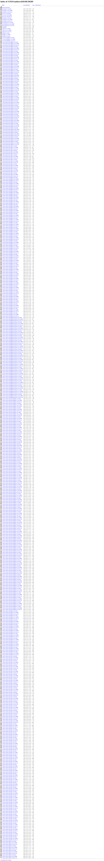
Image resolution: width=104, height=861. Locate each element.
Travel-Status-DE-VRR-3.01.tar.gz (10, 753)
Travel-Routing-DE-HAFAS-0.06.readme (10, 120)
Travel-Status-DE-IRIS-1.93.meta (9, 669)
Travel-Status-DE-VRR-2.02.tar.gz (10, 744)
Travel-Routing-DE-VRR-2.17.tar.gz (10, 148)
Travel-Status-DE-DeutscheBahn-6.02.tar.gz (12, 550)
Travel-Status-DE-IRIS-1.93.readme (10, 671)
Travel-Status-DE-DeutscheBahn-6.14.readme (12, 603)
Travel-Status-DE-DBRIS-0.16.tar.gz (10, 243)
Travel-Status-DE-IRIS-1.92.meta (9, 665)
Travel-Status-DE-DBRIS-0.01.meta (10, 177)
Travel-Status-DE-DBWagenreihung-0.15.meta (12, 380)
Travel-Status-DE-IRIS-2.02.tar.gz (10, 708)
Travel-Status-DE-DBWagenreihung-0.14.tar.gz (12, 379)
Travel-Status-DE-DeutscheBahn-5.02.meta (11, 516)
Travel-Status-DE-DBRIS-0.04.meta (10, 186)
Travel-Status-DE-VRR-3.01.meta (9, 750)
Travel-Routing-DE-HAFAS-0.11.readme (10, 142)
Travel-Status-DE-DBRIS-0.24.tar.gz (10, 279)
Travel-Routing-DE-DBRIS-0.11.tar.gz (10, 90)
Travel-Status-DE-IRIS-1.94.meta (9, 674)
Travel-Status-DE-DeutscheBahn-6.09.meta (11, 579)
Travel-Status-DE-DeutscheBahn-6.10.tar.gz (12, 586)
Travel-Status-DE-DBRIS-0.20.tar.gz (10, 261)
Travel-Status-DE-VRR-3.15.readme (10, 815)
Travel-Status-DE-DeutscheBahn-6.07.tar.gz (12, 573)
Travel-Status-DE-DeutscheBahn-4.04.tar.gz (12, 437)
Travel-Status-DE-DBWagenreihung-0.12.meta (12, 367)
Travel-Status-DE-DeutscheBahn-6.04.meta (11, 556)
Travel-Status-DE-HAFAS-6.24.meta (10, 647)
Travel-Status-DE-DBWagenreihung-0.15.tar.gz (12, 383)
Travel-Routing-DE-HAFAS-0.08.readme (10, 129)
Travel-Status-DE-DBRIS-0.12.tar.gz (10, 225)
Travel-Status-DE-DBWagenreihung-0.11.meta (12, 362)
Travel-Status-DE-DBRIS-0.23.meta (10, 272)
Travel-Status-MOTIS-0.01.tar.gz (9, 844)
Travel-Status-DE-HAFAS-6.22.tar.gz (10, 641)
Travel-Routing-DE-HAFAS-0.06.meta (10, 118)
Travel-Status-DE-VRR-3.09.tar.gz (10, 790)
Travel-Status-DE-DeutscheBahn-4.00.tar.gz (12, 419)
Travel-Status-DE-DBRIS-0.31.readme (10, 309)
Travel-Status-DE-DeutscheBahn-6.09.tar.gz (12, 582)
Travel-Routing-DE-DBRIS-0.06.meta (10, 64)
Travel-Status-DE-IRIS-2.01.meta (9, 701)
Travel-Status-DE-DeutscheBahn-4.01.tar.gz (12, 424)
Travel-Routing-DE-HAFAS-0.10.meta (10, 136)
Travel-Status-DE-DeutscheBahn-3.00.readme (12, 409)
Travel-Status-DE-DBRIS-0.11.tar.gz (10, 221)
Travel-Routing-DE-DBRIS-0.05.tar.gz (10, 63)
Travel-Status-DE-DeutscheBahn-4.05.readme (12, 440)
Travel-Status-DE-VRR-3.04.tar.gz (10, 767)
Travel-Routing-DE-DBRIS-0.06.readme (10, 66)
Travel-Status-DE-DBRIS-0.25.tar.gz (10, 284)
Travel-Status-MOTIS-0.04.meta (9, 854)
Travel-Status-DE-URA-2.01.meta (9, 723)
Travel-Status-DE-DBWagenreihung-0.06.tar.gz (12, 343)
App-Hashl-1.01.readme (7, 10)
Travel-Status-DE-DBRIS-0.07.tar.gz (10, 203)
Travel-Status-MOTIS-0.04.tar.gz (9, 857)
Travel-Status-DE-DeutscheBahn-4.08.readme (12, 454)
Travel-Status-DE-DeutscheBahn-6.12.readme (12, 594)
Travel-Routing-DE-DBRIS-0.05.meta (10, 60)
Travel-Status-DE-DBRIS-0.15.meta (10, 236)
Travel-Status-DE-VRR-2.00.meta (9, 732)
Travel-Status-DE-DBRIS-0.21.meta (10, 263)
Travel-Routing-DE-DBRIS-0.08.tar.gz (10, 76)
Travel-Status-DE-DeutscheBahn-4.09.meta (11, 457)
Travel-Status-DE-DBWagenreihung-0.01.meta (12, 317)
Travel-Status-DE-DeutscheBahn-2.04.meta (11, 398)
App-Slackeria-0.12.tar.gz (8, 25)
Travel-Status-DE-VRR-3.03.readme (10, 761)
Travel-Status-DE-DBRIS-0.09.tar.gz (10, 212)
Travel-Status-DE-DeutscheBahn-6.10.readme (12, 585)
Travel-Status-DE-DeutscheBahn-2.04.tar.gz (12, 401)
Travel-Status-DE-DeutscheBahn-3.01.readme (12, 413)
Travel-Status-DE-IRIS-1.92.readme (10, 666)
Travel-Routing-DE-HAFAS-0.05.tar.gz (10, 117)
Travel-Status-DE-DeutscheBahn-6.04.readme (12, 558)
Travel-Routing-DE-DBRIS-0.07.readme (10, 70)
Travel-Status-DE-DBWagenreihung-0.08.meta (12, 349)
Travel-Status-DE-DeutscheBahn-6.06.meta (11, 565)
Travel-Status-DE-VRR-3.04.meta (9, 764)
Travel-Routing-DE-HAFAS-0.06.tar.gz (10, 121)
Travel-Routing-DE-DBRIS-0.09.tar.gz (10, 81)
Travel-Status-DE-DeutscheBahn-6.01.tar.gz (12, 546)
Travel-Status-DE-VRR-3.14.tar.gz (10, 812)
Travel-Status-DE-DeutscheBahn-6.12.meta (11, 592)
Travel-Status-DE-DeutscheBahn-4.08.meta (11, 452)
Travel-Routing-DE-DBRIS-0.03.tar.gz (10, 54)
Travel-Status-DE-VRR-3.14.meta (9, 809)
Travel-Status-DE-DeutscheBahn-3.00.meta (11, 407)
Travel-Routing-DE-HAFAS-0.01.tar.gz (10, 103)
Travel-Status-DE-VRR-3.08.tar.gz (10, 785)
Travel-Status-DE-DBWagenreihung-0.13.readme (12, 373)
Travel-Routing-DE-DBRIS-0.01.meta (10, 42)
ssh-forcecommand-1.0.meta (8, 37)
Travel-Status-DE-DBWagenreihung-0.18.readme (12, 395)
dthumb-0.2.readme (6, 34)
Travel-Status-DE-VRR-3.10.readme (10, 793)
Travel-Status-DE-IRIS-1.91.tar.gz (10, 663)
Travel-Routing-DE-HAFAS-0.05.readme (10, 115)
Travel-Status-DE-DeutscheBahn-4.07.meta (11, 448)
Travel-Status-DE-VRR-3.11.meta (9, 796)
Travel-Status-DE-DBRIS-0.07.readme (10, 201)
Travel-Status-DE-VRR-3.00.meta (9, 746)
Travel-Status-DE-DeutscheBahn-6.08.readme (12, 576)
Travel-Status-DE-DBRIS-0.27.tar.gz (10, 293)
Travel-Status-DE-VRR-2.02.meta (9, 741)
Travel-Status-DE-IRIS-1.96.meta (9, 683)
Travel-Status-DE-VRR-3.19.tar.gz (10, 835)
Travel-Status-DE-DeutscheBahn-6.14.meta (11, 601)
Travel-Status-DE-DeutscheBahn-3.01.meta (11, 412)
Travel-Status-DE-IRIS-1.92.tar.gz (10, 668)
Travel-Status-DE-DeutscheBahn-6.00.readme (12, 540)
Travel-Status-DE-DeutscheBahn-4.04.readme (12, 436)
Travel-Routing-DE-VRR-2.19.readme (10, 156)
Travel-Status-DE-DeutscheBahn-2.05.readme (12, 404)
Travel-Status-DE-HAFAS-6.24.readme (10, 648)
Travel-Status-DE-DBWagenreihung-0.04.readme (12, 332)
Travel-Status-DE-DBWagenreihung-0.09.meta (12, 353)
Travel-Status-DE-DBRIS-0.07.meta (10, 200)
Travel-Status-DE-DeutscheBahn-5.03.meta (11, 520)
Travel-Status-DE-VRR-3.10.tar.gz (10, 794)
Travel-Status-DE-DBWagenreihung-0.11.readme (12, 364)
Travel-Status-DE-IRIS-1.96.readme (10, 684)
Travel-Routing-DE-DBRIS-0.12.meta (10, 91)
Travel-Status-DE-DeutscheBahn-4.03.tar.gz (12, 433)
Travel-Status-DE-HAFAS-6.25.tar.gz (10, 654)
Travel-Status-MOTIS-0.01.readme (9, 842)
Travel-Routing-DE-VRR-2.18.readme (10, 151)
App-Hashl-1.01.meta (6, 8)
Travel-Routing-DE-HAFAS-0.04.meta (10, 109)
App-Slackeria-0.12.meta (7, 22)
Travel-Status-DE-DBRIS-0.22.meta (10, 267)
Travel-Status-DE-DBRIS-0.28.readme (10, 296)
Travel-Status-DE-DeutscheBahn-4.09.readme (12, 458)
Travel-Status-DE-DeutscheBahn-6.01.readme (12, 544)
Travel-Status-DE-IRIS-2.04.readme (10, 716)
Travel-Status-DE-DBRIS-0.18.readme (10, 251)
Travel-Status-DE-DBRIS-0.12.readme (10, 224)
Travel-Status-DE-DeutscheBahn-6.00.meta (11, 538)
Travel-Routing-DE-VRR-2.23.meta (9, 168)
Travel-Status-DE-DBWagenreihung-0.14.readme (12, 377)
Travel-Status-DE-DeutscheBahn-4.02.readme (12, 427)
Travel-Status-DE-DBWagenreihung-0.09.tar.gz (12, 356)
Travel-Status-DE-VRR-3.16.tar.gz (10, 821)
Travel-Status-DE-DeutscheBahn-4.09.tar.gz (12, 460)
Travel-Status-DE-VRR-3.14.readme (10, 811)
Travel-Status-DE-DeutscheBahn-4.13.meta (11, 475)
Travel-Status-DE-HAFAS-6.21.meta (10, 633)
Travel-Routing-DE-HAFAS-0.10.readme (10, 138)
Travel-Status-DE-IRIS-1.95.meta (9, 678)
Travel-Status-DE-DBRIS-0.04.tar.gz (10, 189)
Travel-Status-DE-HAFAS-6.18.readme (10, 621)
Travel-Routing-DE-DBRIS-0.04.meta (10, 55)
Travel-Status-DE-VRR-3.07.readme (10, 779)
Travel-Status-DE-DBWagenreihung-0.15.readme (12, 382)
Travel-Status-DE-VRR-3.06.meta (9, 773)
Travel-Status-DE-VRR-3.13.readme (10, 806)
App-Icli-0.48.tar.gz (7, 16)
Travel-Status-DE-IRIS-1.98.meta (9, 692)
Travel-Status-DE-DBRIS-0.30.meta (10, 303)
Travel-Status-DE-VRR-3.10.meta (9, 791)
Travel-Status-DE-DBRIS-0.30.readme (10, 305)
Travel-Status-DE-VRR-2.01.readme (10, 738)
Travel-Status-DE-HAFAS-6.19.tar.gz (10, 627)
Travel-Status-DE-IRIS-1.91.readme (10, 662)
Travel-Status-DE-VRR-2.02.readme (10, 743)
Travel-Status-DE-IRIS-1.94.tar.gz (10, 677)
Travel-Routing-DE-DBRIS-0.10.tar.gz (10, 85)
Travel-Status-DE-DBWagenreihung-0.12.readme (12, 368)
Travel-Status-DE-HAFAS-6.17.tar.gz (10, 618)
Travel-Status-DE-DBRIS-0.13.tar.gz (10, 230)
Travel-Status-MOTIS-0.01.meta (9, 841)
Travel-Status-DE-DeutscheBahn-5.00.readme (12, 508)
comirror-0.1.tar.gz (6, 31)
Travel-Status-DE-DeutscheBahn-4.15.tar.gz (12, 487)
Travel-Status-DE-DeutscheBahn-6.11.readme (12, 589)
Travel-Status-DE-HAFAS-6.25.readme (10, 653)
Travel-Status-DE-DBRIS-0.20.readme (10, 260)
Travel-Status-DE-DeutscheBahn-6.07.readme (12, 571)
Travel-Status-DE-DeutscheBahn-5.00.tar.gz (12, 510)
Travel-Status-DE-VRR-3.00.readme (10, 747)
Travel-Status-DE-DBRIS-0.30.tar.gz (10, 306)
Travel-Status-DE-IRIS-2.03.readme (10, 711)
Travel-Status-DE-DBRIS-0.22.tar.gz (10, 270)
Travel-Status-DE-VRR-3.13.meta (9, 805)
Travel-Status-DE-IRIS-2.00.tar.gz (10, 699)
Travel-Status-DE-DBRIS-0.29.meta (10, 299)
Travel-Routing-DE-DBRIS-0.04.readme (10, 57)
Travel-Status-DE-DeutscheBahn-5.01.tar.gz (12, 514)
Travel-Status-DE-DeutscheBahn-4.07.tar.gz (12, 451)
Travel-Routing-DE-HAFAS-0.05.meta (10, 114)
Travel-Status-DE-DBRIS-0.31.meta (10, 308)
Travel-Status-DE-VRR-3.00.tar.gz (10, 749)
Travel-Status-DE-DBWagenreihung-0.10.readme (12, 359)
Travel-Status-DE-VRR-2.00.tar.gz (10, 735)
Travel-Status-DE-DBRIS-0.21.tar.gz (10, 266)
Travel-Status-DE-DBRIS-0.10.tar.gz (10, 216)
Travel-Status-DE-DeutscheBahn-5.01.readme (12, 513)
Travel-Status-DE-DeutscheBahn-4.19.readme (12, 504)
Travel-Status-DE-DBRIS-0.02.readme (10, 183)
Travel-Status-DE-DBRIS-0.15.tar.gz (10, 239)
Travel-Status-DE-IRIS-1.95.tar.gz (10, 681)
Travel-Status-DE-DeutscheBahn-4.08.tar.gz (12, 455)
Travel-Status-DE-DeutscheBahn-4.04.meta (11, 434)
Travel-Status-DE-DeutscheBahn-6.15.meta (11, 606)
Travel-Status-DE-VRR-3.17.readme (10, 824)
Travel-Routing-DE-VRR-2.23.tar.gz (10, 171)
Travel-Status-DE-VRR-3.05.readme (10, 770)
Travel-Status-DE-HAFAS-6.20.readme (10, 630)
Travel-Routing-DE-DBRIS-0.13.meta (10, 96)
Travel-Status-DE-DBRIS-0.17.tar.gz (10, 248)
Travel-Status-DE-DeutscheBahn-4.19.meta (11, 502)
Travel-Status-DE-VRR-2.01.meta (9, 737)
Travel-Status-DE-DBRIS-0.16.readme (10, 242)
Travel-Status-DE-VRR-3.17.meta (9, 823)
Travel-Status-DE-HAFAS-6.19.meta (10, 624)
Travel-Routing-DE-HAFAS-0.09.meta (10, 132)
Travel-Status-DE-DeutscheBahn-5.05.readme (12, 531)
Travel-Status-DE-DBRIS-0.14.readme (10, 233)
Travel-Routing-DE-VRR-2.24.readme (10, 174)
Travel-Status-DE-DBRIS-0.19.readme (10, 255)
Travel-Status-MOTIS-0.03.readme (9, 851)
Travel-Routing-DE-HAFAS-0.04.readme (10, 111)
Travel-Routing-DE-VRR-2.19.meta (9, 154)
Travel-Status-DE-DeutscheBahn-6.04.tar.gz (12, 559)
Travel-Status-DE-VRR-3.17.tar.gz (10, 826)
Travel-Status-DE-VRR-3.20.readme (10, 838)
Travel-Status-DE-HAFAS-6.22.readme (10, 639)
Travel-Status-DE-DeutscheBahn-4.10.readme (12, 463)
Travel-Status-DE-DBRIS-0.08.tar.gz (10, 207)
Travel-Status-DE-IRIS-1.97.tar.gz (10, 690)
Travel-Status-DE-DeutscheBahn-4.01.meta (11, 421)
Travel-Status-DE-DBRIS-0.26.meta (10, 285)
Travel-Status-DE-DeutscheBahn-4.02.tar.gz (12, 428)
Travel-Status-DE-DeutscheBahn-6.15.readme (12, 607)
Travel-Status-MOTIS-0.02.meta (9, 845)
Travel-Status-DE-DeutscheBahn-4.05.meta (11, 439)
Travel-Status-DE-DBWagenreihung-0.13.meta (12, 371)
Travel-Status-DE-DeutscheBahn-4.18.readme (12, 499)
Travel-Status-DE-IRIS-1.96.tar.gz (10, 686)
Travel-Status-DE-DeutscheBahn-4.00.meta (11, 416)
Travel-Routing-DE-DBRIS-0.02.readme (10, 48)
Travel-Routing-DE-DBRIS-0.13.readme (10, 97)
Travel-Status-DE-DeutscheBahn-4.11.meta (11, 466)
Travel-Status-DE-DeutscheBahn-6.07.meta (11, 570)
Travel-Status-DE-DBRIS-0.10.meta (10, 213)
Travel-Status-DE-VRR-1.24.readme (10, 729)
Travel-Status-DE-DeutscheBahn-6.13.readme (12, 598)
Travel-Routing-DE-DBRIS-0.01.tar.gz (10, 45)
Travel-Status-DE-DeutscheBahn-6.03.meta (11, 552)
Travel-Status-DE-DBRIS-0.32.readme (10, 314)
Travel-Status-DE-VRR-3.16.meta (9, 818)
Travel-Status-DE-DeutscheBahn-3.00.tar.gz (12, 410)
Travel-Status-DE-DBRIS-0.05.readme (10, 192)
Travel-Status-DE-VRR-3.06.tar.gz (10, 776)
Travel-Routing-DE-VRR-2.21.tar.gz (10, 162)
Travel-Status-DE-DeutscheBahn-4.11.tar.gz (12, 469)
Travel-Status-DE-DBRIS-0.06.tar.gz (10, 198)
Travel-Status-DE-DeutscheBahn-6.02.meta (11, 547)
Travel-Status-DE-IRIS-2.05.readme (10, 720)
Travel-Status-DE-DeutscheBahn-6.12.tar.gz (12, 595)
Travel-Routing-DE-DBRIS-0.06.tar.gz (10, 67)
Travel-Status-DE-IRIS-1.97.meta (9, 687)
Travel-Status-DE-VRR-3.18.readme (10, 829)
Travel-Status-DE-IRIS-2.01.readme (10, 702)
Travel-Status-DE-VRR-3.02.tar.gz (10, 758)
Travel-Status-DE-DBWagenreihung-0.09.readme (12, 355)
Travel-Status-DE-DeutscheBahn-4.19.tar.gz (12, 505)
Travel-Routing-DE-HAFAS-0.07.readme (10, 124)
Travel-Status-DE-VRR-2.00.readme (10, 734)
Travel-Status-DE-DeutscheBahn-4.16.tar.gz (12, 492)
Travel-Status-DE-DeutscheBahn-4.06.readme (12, 445)
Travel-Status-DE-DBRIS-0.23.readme (10, 273)
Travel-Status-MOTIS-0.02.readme (9, 847)
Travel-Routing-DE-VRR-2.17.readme (10, 147)
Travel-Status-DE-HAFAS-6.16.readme (10, 612)
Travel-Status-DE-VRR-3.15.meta (9, 814)
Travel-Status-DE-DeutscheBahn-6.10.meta (11, 583)
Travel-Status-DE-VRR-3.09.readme (10, 788)
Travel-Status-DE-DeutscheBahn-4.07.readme (12, 449)
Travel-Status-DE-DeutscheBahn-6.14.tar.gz (12, 604)
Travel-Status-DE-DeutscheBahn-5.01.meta (11, 511)
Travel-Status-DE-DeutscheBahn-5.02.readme (12, 517)
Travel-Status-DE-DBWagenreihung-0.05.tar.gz (12, 338)
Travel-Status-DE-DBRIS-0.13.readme (10, 228)
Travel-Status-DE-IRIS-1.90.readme (10, 657)
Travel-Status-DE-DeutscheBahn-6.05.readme (12, 562)
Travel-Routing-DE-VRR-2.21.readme (10, 160)
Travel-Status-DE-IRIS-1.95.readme (10, 680)
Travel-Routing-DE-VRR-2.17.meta (9, 145)
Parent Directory (6, 7)
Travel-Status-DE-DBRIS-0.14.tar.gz (10, 234)
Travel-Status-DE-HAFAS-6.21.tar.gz (10, 636)
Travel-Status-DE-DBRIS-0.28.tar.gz (10, 297)
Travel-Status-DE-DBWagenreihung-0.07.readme (12, 346)
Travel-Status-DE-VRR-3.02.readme (10, 756)
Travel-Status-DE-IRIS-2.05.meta (9, 719)
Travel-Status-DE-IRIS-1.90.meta (9, 656)
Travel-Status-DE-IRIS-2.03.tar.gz (10, 713)
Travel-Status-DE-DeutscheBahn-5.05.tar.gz (12, 532)
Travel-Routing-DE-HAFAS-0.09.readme (10, 133)
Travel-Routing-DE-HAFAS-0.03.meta (10, 105)
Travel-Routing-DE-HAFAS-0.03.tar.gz (10, 108)
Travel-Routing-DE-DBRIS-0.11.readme (10, 88)
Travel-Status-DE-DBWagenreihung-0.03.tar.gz (12, 329)
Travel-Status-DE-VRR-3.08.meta (9, 782)
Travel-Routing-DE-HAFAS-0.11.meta (10, 141)
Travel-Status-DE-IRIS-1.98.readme (10, 693)
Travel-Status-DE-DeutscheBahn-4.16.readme (12, 490)
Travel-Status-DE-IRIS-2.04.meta (9, 714)
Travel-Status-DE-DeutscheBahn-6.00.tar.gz (12, 541)
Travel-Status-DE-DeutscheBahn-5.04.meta (11, 525)
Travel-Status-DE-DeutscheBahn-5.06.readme (12, 535)
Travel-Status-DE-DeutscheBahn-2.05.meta (11, 403)
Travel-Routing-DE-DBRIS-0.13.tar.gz (10, 99)
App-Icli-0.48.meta (6, 13)
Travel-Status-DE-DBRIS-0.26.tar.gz (10, 288)
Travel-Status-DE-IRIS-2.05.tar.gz (10, 722)
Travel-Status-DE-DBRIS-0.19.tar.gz (10, 257)
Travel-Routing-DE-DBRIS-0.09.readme (10, 79)
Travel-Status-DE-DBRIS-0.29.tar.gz (10, 302)
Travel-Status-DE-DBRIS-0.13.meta (10, 227)
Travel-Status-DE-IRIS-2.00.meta (9, 696)
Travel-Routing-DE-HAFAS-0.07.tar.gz (10, 126)
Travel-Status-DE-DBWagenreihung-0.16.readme (12, 386)
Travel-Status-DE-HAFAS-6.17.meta (10, 615)
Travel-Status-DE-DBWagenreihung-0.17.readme (12, 391)
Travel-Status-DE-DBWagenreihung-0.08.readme (12, 350)
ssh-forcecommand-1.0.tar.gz (8, 40)
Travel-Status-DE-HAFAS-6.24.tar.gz (10, 650)
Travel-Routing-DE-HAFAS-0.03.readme (10, 106)
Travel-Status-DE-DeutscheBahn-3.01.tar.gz (12, 415)
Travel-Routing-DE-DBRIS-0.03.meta (10, 51)
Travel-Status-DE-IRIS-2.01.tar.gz (10, 704)
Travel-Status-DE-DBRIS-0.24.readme (10, 278)
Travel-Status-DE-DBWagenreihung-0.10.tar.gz (12, 361)
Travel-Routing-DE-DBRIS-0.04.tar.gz (10, 58)
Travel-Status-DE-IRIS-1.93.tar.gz (10, 672)
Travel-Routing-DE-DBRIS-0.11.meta (10, 87)
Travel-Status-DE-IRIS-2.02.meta (9, 705)
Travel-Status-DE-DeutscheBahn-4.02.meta (11, 425)
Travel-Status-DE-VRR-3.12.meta (9, 800)
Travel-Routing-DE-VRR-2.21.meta (9, 159)
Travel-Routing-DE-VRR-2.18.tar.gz (10, 153)
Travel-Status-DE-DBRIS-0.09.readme (10, 210)
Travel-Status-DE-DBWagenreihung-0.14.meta (12, 376)
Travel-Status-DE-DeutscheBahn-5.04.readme (12, 526)
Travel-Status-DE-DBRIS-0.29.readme (10, 300)
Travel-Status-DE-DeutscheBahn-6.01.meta (11, 543)
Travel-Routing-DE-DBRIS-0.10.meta (10, 82)
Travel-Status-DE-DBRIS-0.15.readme (10, 237)
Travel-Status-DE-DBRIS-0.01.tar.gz (10, 180)
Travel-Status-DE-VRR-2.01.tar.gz (10, 740)
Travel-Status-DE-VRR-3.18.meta (9, 827)
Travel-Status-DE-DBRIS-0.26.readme (10, 287)
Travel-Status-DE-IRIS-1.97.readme (10, 689)
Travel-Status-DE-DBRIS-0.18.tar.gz (10, 252)
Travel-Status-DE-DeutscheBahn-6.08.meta (11, 574)
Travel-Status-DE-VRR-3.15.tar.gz (10, 817)
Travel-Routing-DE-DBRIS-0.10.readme (10, 84)
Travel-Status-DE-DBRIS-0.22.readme (10, 269)
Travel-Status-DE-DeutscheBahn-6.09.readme (12, 580)
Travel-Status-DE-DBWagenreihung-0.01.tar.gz (12, 320)
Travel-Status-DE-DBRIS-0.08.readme (10, 206)
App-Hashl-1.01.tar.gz (7, 11)
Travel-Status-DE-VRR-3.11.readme (10, 797)
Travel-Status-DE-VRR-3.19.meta (9, 832)
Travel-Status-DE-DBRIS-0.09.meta (10, 209)
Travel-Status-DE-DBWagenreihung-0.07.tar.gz (12, 347)
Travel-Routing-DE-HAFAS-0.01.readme (10, 102)
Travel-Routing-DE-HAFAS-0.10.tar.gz (10, 139)
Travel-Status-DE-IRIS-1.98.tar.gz (10, 695)
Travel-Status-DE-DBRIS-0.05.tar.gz (10, 194)
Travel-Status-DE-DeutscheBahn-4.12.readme (12, 472)
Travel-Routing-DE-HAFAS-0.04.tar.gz (10, 112)
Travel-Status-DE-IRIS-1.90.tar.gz (10, 659)
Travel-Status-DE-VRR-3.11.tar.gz (10, 799)
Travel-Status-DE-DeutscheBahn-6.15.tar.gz (12, 609)
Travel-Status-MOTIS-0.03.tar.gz (9, 853)
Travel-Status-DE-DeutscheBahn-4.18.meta (11, 498)
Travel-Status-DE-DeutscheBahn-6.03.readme (12, 553)
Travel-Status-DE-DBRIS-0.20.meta (10, 258)
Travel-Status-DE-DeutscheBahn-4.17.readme (12, 495)
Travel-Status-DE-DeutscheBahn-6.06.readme (12, 567)
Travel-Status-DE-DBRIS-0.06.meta (10, 195)
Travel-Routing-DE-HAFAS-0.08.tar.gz (10, 130)
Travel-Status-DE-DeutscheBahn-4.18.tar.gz (12, 501)
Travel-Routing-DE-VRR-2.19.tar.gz (10, 157)
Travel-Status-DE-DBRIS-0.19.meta (10, 254)
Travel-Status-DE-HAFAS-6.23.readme (10, 644)
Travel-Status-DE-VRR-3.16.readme (10, 820)
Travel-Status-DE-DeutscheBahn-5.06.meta (11, 534)
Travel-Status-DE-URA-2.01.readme (10, 725)
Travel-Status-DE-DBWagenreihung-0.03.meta (12, 326)
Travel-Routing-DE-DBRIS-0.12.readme (10, 93)
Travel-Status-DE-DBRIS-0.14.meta (10, 231)
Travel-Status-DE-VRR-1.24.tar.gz (10, 731)
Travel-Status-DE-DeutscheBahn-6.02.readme (12, 549)
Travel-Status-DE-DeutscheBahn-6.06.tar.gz (12, 568)
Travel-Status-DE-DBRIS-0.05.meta (10, 191)
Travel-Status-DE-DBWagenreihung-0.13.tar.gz (12, 374)
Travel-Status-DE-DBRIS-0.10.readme (10, 215)
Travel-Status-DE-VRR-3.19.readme (10, 833)
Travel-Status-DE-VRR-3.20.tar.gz (10, 839)
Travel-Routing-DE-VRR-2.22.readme (10, 165)
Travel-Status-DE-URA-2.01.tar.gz (10, 726)
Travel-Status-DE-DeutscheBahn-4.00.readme (12, 418)
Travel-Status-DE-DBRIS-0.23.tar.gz (10, 275)
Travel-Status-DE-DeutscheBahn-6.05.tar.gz (12, 564)
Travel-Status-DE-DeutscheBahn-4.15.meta (11, 484)
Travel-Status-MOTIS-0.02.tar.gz (9, 848)
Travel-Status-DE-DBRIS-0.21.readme (10, 264)
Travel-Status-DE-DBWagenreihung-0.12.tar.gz (12, 370)
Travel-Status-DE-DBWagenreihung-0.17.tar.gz (12, 392)
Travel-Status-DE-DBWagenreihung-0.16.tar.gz (12, 388)
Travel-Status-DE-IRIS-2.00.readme (10, 698)
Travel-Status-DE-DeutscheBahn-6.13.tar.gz (12, 600)
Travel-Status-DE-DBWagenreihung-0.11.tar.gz (12, 365)
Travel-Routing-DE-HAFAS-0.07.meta (10, 123)
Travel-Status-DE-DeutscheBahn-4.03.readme (12, 431)
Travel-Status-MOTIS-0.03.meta (9, 850)
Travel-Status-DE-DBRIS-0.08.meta (10, 204)
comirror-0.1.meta (6, 28)
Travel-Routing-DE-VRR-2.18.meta (9, 150)
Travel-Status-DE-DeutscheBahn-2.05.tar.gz (12, 406)
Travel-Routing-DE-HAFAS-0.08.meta (10, 127)
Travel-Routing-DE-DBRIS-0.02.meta (10, 46)
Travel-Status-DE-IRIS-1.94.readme (10, 675)
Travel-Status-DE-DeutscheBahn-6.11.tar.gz (12, 591)
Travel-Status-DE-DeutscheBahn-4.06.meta (11, 443)
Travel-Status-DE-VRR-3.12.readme (10, 802)
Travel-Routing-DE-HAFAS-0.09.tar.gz (10, 135)
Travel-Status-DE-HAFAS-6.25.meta (10, 651)
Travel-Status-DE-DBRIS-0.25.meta (10, 281)
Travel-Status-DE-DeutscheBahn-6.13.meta (11, 597)
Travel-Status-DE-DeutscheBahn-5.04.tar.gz (12, 528)
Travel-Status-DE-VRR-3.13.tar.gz (10, 808)
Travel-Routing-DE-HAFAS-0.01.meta (10, 100)
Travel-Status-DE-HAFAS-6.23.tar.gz (10, 645)
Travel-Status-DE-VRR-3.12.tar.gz (10, 803)
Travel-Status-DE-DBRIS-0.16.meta (10, 240)
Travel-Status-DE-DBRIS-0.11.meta (10, 218)
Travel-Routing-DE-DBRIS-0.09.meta (10, 78)
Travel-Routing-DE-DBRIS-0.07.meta (10, 69)
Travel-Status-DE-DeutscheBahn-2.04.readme (12, 400)
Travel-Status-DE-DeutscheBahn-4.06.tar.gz (12, 446)
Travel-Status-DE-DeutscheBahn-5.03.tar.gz (12, 523)
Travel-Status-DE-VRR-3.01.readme (10, 752)
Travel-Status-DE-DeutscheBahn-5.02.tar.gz (12, 519)
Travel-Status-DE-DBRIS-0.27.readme (10, 291)
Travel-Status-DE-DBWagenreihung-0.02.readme (12, 323)
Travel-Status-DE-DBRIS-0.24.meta (10, 276)
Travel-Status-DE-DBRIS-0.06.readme (10, 197)
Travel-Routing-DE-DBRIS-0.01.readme (10, 43)
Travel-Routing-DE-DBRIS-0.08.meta (10, 73)
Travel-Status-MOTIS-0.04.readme (9, 856)
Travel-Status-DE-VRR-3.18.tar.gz (10, 830)
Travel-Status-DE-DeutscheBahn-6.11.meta (11, 588)
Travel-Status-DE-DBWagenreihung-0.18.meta (12, 394)
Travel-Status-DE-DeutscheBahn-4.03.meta (11, 430)
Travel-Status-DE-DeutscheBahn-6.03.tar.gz (12, 555)
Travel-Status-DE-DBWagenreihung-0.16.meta (12, 385)
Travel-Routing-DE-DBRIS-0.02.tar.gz (10, 49)
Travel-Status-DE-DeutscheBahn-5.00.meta (11, 507)
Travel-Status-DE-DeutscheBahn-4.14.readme (12, 481)
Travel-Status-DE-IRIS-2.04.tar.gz (10, 717)
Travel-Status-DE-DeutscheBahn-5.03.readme (12, 522)
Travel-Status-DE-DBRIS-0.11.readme (10, 219)
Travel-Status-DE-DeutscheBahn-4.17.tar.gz (12, 496)
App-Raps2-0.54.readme (7, 19)
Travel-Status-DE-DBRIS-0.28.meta (10, 294)
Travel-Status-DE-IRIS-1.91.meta (9, 660)
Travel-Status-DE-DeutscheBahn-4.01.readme (12, 422)
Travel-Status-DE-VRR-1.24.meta (9, 728)
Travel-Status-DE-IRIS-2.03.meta (9, 710)
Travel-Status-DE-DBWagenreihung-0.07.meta (12, 344)
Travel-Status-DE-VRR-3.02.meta (9, 755)
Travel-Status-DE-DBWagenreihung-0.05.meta (12, 335)
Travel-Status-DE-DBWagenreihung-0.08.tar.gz (12, 352)
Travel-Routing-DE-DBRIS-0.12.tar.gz (10, 94)
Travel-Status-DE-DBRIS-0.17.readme (10, 246)
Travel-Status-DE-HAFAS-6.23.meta (10, 642)
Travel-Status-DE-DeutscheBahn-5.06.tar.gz (12, 537)
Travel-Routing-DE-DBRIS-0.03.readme (10, 52)
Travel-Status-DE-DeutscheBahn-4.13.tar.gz (12, 478)
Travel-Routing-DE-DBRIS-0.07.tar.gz (10, 72)
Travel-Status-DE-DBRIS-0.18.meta (10, 249)
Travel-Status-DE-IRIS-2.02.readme (10, 707)
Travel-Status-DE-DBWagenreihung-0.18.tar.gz (12, 397)
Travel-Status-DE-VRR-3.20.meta (9, 836)
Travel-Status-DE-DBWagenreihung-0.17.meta (12, 389)
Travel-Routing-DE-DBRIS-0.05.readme (10, 61)
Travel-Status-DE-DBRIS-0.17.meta (10, 245)
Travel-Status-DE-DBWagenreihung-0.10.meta (12, 358)
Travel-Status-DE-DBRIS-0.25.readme (10, 282)
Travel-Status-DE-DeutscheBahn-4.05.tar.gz (12, 442)
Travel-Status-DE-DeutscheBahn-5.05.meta (11, 529)
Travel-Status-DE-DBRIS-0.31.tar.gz (10, 311)
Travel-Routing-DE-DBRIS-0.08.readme (10, 75)
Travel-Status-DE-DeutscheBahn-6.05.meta (11, 561)
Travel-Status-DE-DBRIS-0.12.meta (10, 222)
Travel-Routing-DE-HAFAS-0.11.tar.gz (10, 144)
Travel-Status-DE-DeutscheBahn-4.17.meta (11, 493)
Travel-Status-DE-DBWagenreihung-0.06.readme (12, 341)
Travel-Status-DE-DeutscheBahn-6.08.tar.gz (12, 577)
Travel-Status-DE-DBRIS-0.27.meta (10, 290)
